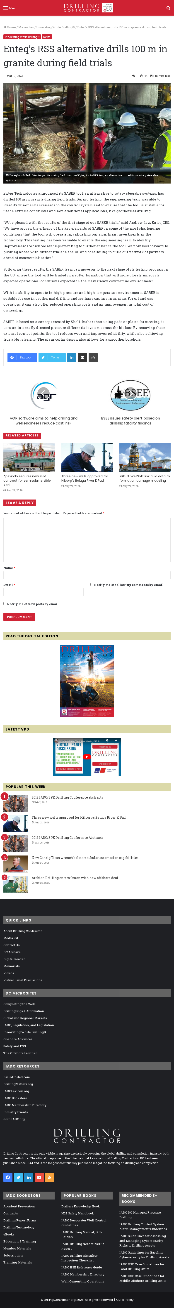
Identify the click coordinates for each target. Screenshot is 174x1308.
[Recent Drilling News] (87, 716)
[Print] (93, 357)
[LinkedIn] (71, 357)
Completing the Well (19, 1004)
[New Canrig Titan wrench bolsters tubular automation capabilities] (15, 864)
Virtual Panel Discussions (22, 980)
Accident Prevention (19, 1206)
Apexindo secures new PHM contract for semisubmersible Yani (27, 480)
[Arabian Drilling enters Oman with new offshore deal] (15, 884)
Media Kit (10, 938)
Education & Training (19, 1241)
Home (11, 27)
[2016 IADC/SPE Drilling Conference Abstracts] (15, 843)
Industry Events (15, 1112)
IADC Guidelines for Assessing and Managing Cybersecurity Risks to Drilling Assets (142, 1240)
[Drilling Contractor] (87, 7)
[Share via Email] (82, 357)
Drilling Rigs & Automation (23, 1011)
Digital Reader (14, 959)
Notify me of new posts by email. (33, 604)
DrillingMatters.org (18, 1084)
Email (9, 585)
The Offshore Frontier (20, 1053)
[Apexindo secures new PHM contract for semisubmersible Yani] (29, 457)
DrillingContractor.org (60, 1300)
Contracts (10, 1213)
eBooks (8, 1234)
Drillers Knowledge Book (80, 1206)
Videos (8, 973)
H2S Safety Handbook (77, 1213)
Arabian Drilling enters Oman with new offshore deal (75, 878)
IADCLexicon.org (16, 1091)
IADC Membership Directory (24, 1105)
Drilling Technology (18, 1227)
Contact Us (11, 945)
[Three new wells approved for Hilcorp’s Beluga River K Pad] (87, 457)
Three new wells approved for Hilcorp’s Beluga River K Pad (84, 478)
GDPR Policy (124, 1300)
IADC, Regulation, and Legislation (28, 1025)
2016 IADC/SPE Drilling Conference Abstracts (68, 837)
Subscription (13, 1255)
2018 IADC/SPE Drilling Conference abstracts (67, 797)
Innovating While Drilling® (55, 27)
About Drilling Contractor (22, 931)
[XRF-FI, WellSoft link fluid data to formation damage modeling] (145, 457)
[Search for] (168, 10)
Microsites (26, 27)
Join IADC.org (14, 1119)
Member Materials (17, 1248)
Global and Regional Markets (25, 1018)
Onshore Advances (17, 1039)
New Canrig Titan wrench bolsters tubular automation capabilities (85, 858)
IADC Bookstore (15, 1098)
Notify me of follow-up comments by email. (129, 585)
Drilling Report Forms (19, 1220)
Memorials (11, 966)
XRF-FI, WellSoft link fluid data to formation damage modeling (144, 478)
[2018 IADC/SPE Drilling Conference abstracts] (15, 803)
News (47, 37)
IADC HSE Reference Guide (81, 1267)
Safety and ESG (14, 1046)
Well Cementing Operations (82, 1281)
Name (9, 568)
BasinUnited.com (16, 1077)
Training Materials (17, 1262)
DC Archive (12, 952)
